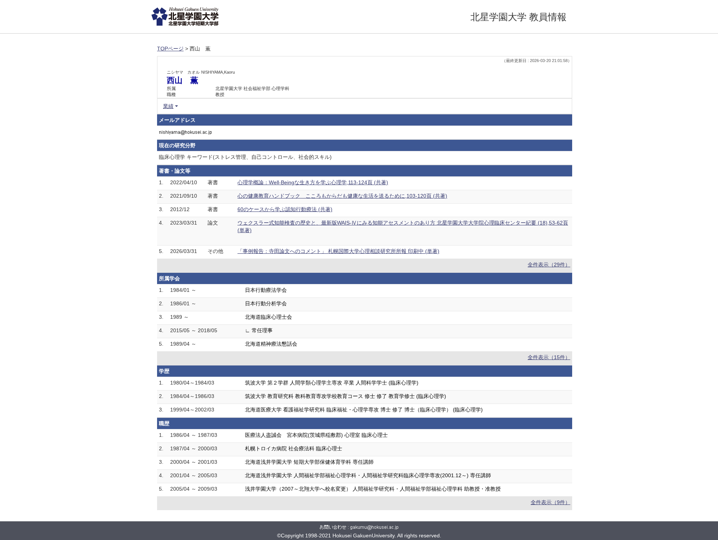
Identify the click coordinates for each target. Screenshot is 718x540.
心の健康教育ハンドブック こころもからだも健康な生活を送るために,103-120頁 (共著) (342, 196)
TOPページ (170, 49)
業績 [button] (168, 106)
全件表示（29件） (549, 265)
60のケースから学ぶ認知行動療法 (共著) (284, 209)
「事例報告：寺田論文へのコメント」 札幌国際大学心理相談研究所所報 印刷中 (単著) (338, 251)
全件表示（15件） (549, 357)
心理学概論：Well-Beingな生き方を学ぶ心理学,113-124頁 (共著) (312, 182)
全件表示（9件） (550, 502)
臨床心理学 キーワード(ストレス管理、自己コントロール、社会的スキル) (245, 157)
